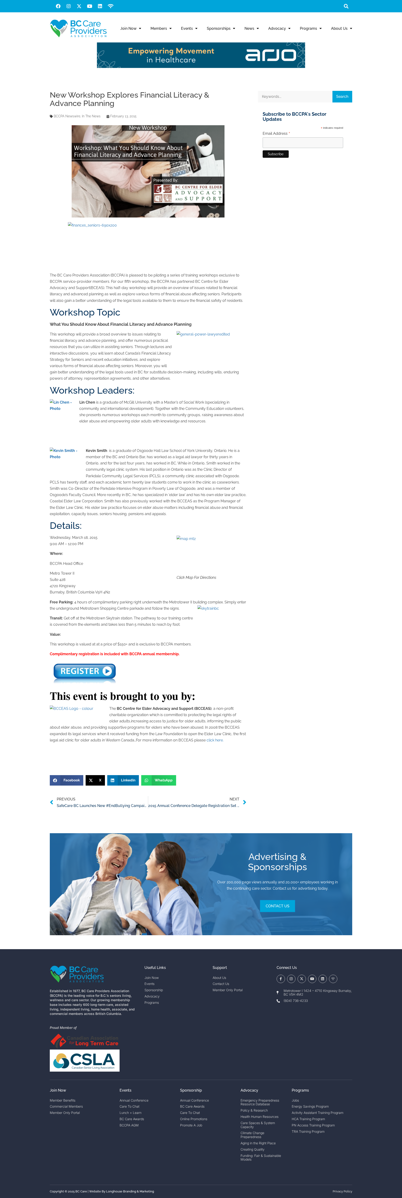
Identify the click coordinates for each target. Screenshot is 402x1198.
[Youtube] (89, 6)
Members (159, 28)
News (249, 28)
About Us (339, 28)
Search (342, 96)
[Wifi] (110, 6)
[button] (346, 6)
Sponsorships (219, 28)
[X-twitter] (79, 6)
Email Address (276, 134)
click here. (215, 740)
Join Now (128, 28)
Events (187, 28)
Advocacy (277, 28)
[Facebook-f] (281, 979)
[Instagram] (68, 6)
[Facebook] (58, 6)
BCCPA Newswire (67, 116)
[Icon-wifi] (333, 979)
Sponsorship (191, 1090)
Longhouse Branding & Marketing (130, 1191)
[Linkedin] (100, 6)
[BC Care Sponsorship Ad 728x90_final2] (201, 67)
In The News (91, 116)
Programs (308, 28)
